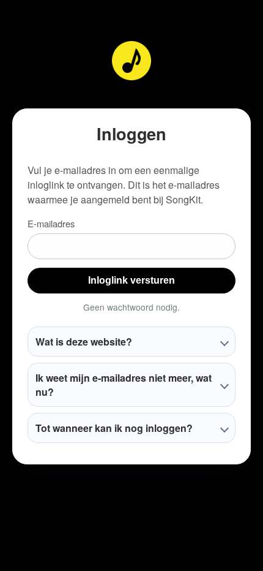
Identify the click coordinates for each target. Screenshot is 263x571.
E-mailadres (51, 223)
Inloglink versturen (131, 280)
